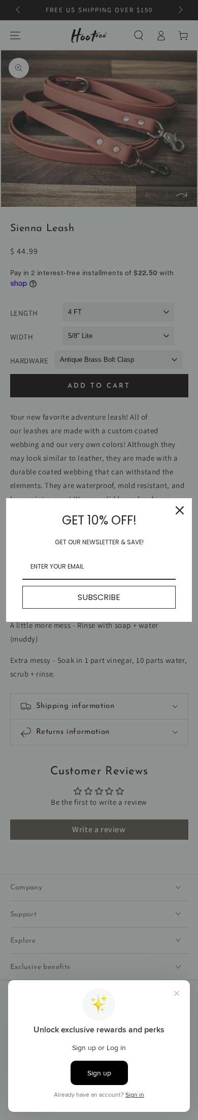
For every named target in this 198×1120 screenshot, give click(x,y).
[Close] (180, 510)
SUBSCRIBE (99, 597)
